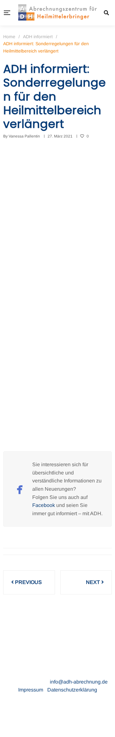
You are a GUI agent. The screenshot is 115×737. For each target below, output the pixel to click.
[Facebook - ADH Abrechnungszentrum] (20, 489)
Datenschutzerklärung (72, 689)
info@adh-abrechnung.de (79, 681)
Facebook (43, 505)
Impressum (31, 689)
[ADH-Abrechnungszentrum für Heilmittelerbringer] (57, 12)
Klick (8, 395)
